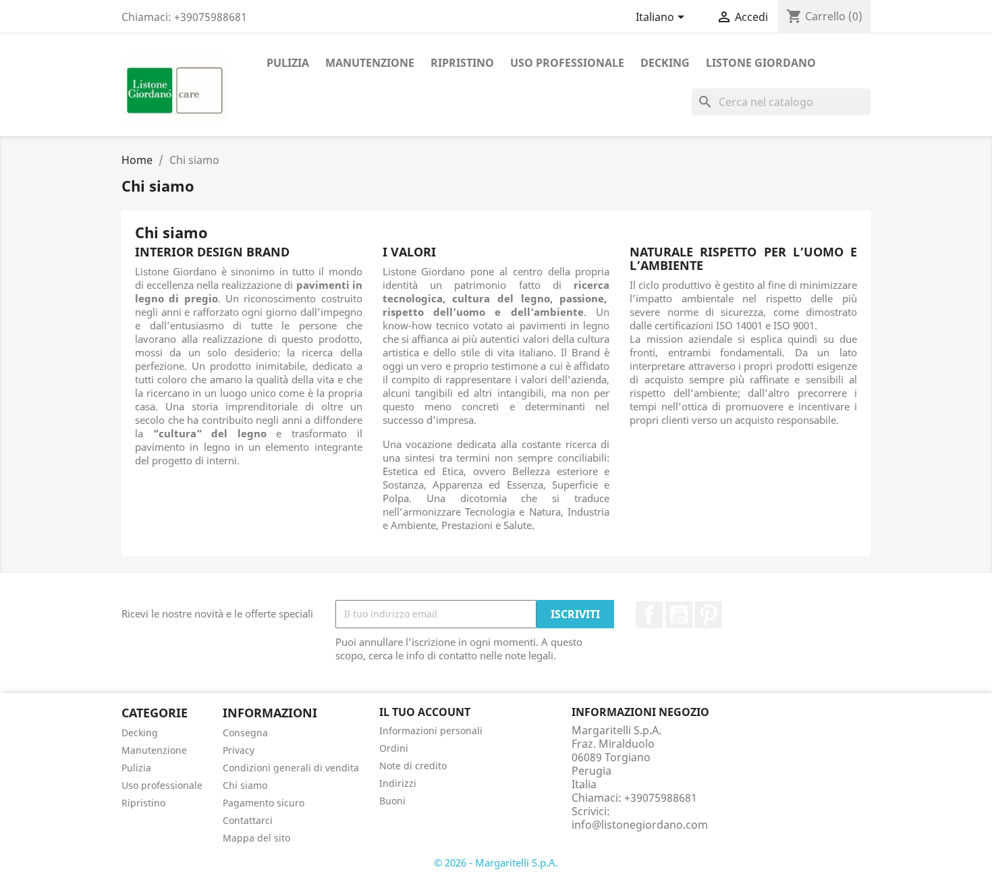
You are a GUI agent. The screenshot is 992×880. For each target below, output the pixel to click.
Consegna (245, 732)
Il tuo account (424, 712)
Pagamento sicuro (263, 802)
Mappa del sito (256, 837)
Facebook (649, 614)
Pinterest (708, 614)
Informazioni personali (431, 730)
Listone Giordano (761, 62)
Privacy (238, 750)
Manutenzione (369, 62)
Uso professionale (567, 62)
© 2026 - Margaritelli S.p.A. (496, 862)
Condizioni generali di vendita (291, 767)
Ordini (393, 748)
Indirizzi (397, 783)
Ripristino (462, 62)
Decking (665, 62)
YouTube (678, 614)
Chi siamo (245, 785)
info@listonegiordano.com (640, 824)
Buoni (392, 800)
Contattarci (248, 820)
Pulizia (288, 62)
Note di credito (413, 765)
